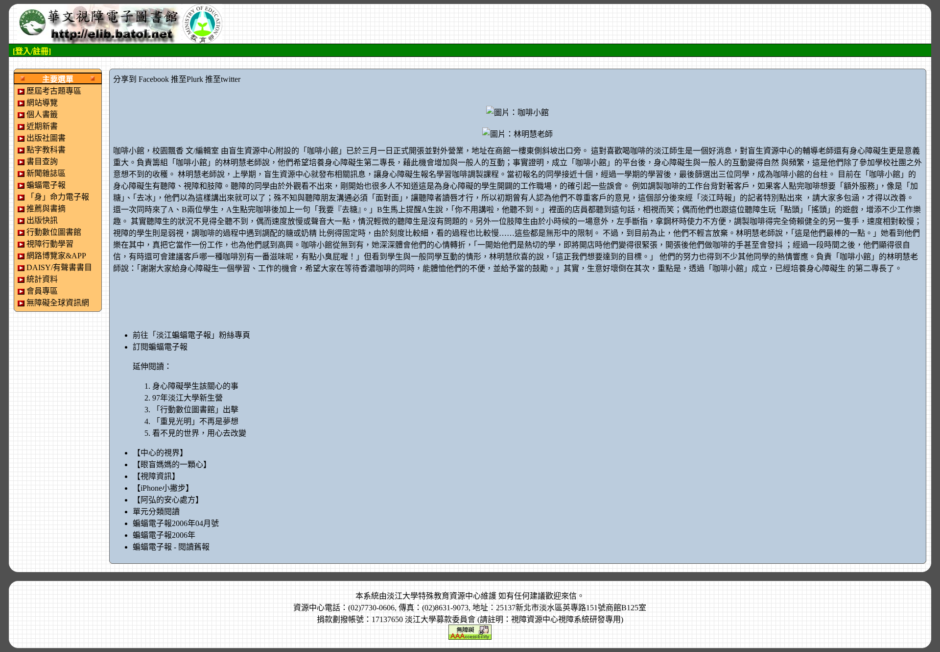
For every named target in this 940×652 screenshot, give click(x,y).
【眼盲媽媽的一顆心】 (172, 464)
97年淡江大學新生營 (187, 398)
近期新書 (42, 126)
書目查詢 (42, 161)
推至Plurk (187, 79)
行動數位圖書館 (53, 232)
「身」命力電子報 (57, 197)
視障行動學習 (49, 244)
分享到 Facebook (141, 79)
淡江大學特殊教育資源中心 (434, 596)
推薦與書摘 (46, 208)
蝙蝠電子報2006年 (164, 535)
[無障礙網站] (470, 631)
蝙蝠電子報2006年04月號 (176, 523)
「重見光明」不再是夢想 (195, 421)
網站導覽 (42, 103)
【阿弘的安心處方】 (168, 500)
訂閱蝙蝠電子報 (160, 347)
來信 (569, 596)
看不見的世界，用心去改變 (199, 433)
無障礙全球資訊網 (57, 303)
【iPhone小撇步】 (163, 488)
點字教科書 (46, 150)
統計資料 (42, 279)
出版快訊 (42, 220)
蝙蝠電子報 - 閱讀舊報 (171, 547)
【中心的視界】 (160, 453)
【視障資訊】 (156, 476)
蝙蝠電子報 (46, 185)
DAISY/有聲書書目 (59, 267)
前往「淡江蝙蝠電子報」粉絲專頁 (191, 335)
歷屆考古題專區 (53, 91)
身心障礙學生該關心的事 (195, 386)
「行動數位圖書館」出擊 (195, 409)
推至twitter (222, 79)
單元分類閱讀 (156, 511)
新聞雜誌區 (46, 173)
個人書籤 (42, 114)
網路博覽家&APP (56, 255)
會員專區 (42, 291)
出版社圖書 (46, 138)
